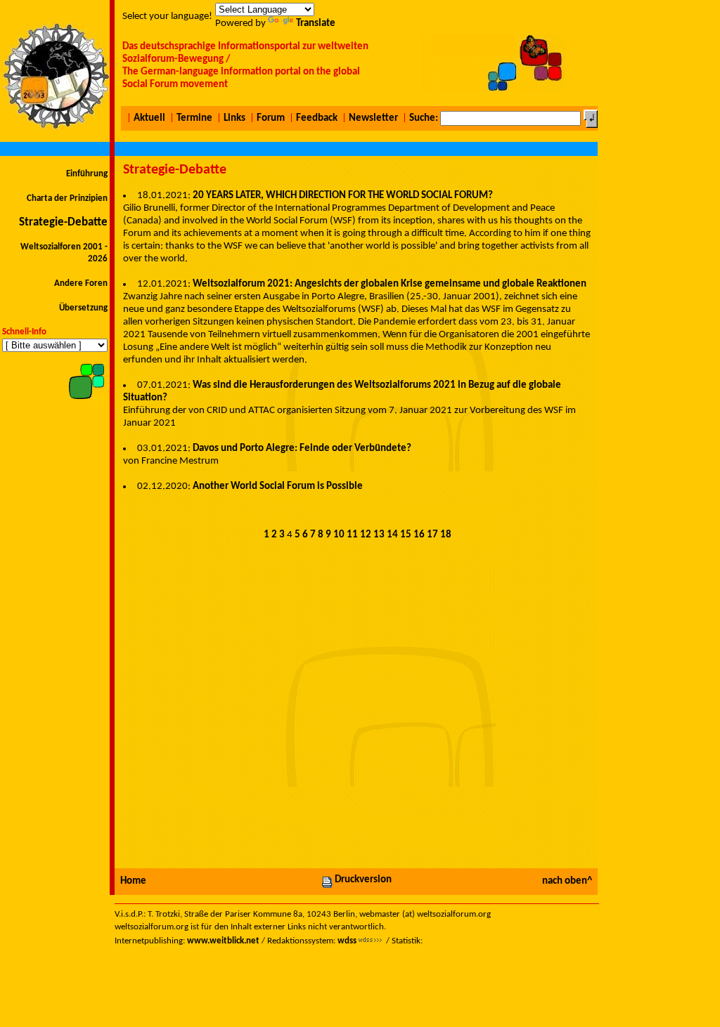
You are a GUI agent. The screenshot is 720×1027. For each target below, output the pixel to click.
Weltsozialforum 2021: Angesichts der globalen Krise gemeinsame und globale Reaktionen (389, 284)
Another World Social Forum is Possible (278, 486)
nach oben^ (567, 881)
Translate (315, 23)
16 (419, 535)
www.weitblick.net (223, 941)
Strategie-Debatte (63, 222)
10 (339, 535)
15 (405, 535)
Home (133, 881)
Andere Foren (81, 283)
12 (365, 535)
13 (379, 535)
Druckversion (363, 880)
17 (432, 535)
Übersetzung (83, 308)
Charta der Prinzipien (67, 198)
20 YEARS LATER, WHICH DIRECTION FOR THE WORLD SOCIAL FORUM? (343, 195)
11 (352, 535)
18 (445, 535)
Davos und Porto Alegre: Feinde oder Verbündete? (302, 448)
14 (392, 535)
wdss (347, 941)
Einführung (87, 173)
